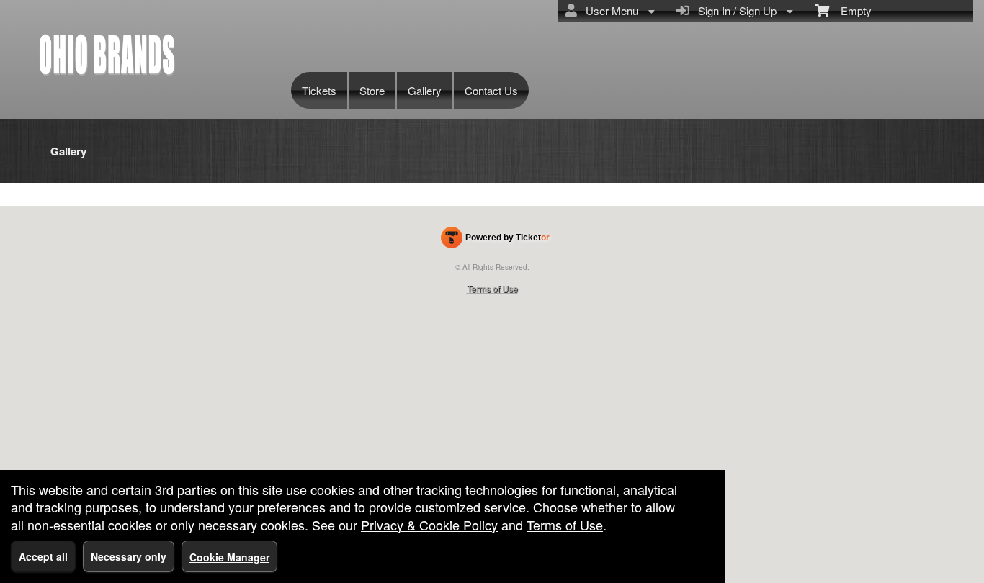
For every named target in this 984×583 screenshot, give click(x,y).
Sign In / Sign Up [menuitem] (734, 10)
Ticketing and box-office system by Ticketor (495, 240)
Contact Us (491, 90)
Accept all (43, 556)
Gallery (425, 90)
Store (372, 90)
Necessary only (128, 556)
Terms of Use (492, 288)
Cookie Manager (229, 557)
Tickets (319, 90)
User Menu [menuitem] (609, 10)
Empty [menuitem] (850, 10)
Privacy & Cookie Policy (429, 524)
